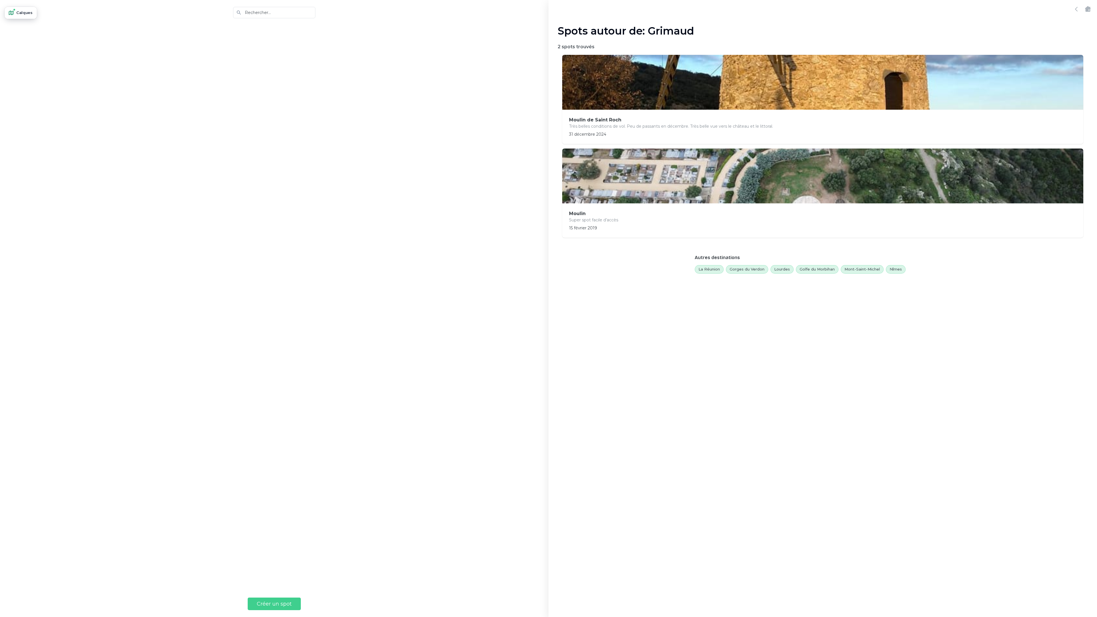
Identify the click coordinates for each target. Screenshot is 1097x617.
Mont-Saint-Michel (862, 269)
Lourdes (782, 269)
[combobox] (274, 12)
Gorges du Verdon (747, 269)
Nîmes (896, 269)
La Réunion (709, 269)
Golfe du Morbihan (817, 269)
